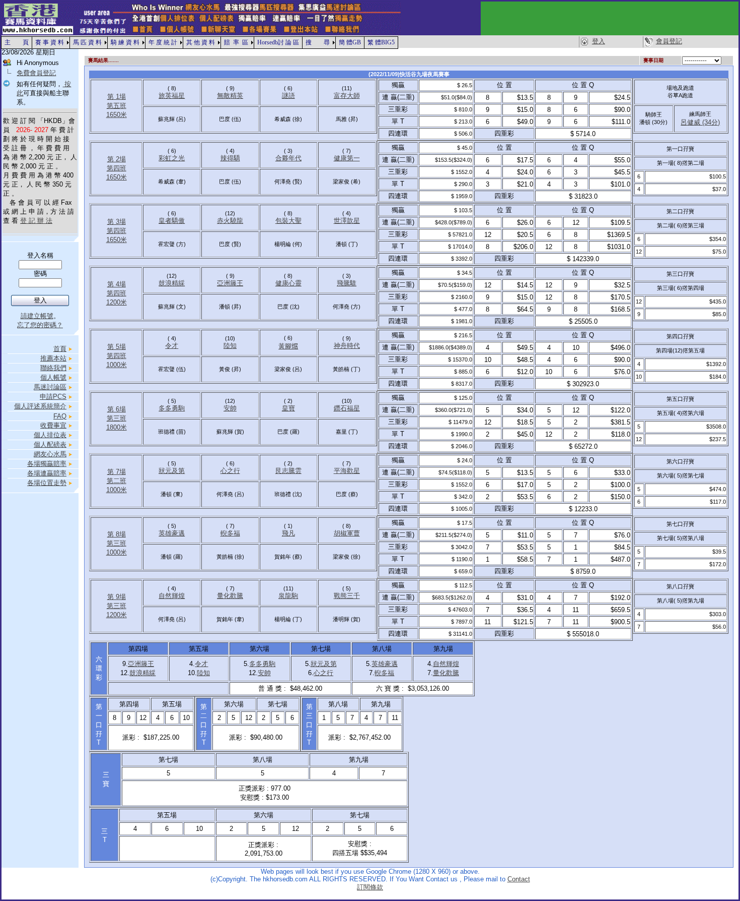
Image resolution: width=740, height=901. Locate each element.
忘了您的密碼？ (40, 325)
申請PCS (53, 396)
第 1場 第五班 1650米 (116, 105)
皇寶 (288, 408)
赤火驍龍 (230, 220)
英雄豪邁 (172, 533)
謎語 (288, 95)
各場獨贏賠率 (46, 463)
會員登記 (669, 41)
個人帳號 (53, 377)
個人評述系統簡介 (40, 406)
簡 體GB (349, 42)
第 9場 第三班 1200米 (116, 606)
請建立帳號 (37, 316)
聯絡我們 (53, 368)
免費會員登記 (36, 73)
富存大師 (347, 95)
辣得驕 (230, 158)
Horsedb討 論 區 (278, 42)
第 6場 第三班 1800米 (116, 418)
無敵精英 (230, 95)
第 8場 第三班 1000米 (116, 543)
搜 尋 (317, 42)
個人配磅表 (50, 444)
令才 (171, 345)
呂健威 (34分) (700, 122)
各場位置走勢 (46, 483)
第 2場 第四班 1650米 (116, 168)
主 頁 (16, 42)
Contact (518, 879)
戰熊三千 (347, 595)
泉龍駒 (288, 595)
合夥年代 (288, 158)
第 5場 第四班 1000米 (116, 356)
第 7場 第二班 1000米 (116, 481)
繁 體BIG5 (381, 42)
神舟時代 (347, 345)
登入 (598, 41)
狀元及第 (172, 470)
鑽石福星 (347, 408)
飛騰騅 (346, 283)
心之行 (230, 470)
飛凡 (288, 533)
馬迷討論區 (50, 387)
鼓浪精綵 (172, 283)
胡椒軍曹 (347, 533)
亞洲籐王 (230, 283)
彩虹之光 (172, 158)
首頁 (59, 348)
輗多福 (230, 533)
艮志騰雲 (288, 470)
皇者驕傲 (172, 220)
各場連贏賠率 (46, 473)
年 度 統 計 (163, 42)
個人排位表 (50, 435)
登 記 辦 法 (36, 220)
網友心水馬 (50, 454)
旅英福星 (172, 95)
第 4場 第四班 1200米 (116, 293)
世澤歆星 (347, 220)
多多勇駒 (172, 408)
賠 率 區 (236, 42)
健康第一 (347, 158)
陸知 (230, 345)
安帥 (230, 408)
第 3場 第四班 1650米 (116, 231)
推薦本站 (53, 358)
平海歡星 (347, 470)
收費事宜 (53, 425)
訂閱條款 (370, 887)
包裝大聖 (288, 220)
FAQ (59, 416)
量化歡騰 (230, 595)
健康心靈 (288, 283)
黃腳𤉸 (288, 346)
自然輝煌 (172, 595)
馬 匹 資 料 (87, 42)
